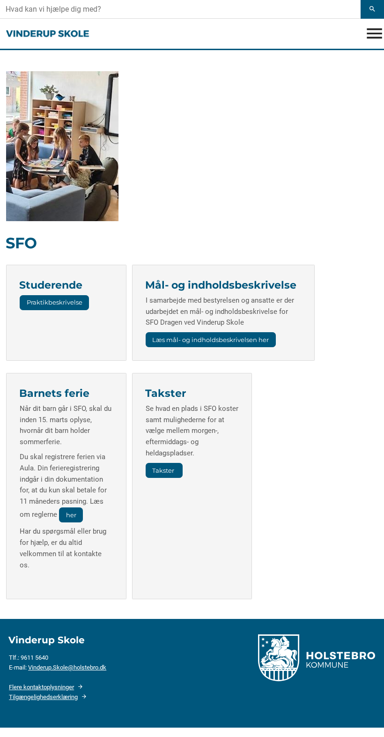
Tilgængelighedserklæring (43, 696)
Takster (164, 470)
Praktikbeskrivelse (54, 302)
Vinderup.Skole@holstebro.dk (67, 667)
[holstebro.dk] (316, 657)
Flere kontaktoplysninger (41, 687)
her (71, 515)
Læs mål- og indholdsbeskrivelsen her (210, 339)
